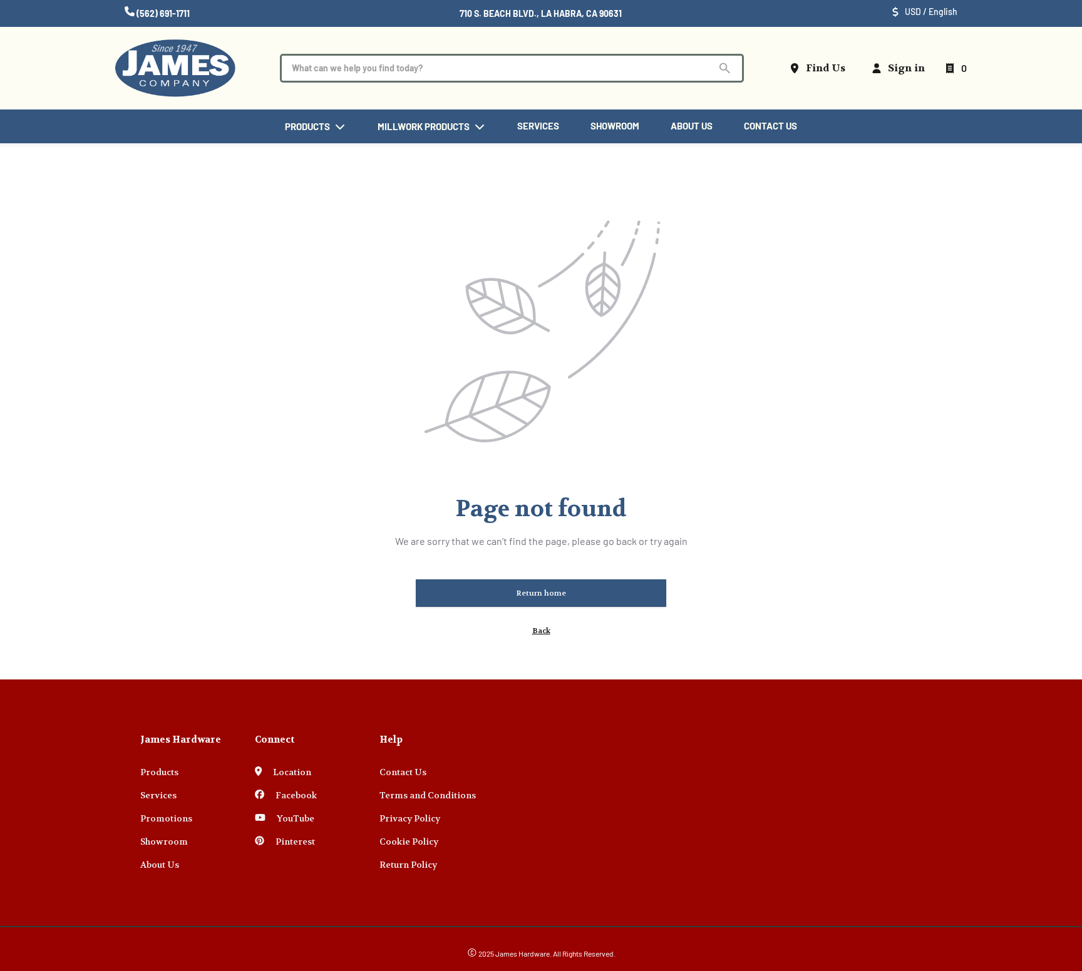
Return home (541, 593)
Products (159, 772)
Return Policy (408, 864)
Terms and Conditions (427, 795)
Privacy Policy (409, 818)
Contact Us (402, 772)
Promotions (166, 818)
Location (291, 772)
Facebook (295, 795)
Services (158, 795)
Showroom (164, 841)
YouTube (294, 818)
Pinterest (294, 841)
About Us (159, 864)
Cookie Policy (408, 841)
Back (541, 631)
